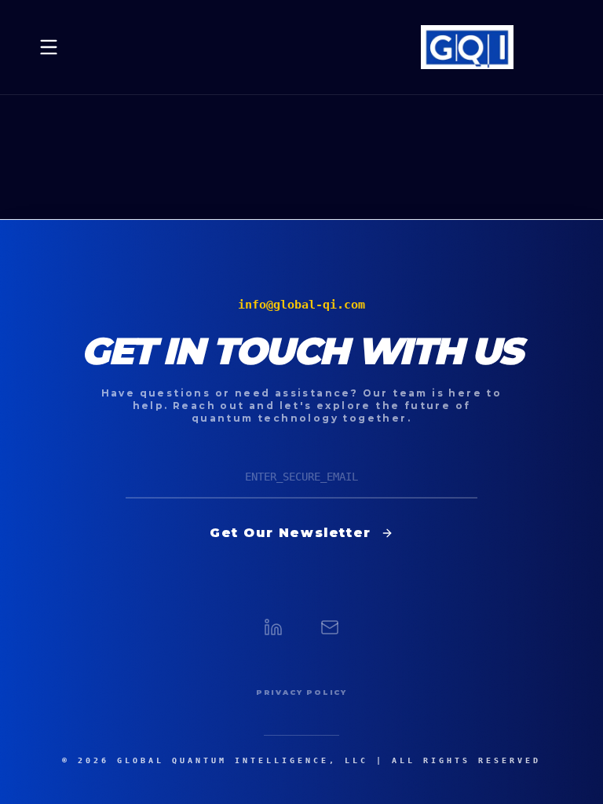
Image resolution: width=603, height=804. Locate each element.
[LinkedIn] (273, 627)
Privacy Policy (301, 692)
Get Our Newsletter (290, 532)
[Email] (329, 627)
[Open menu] (48, 47)
